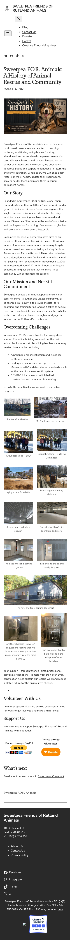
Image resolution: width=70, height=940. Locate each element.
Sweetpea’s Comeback (51, 776)
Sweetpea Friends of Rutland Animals (33, 8)
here (60, 909)
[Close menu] (18, 19)
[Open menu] (7, 33)
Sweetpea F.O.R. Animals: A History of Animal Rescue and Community (33, 75)
